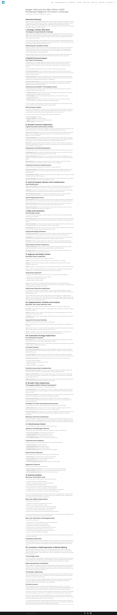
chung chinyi (29, 14)
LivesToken (79, 2)
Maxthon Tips (94, 2)
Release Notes (102, 2)
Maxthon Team (86, 2)
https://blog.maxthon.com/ (61, 2)
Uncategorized (109, 2)
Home (52, 2)
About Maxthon (71, 2)
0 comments (47, 14)
